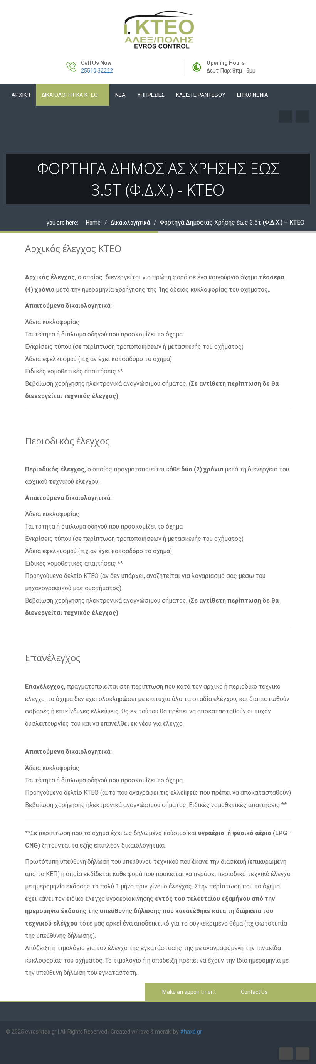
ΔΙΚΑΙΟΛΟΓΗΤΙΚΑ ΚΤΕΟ (70, 95)
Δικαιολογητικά (130, 223)
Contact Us (253, 992)
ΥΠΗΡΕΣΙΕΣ (151, 95)
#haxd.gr (191, 1032)
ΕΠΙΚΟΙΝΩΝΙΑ (252, 95)
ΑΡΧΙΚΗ (21, 95)
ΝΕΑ (120, 95)
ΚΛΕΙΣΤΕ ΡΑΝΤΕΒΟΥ (200, 95)
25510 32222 (97, 71)
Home (93, 223)
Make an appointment (188, 992)
